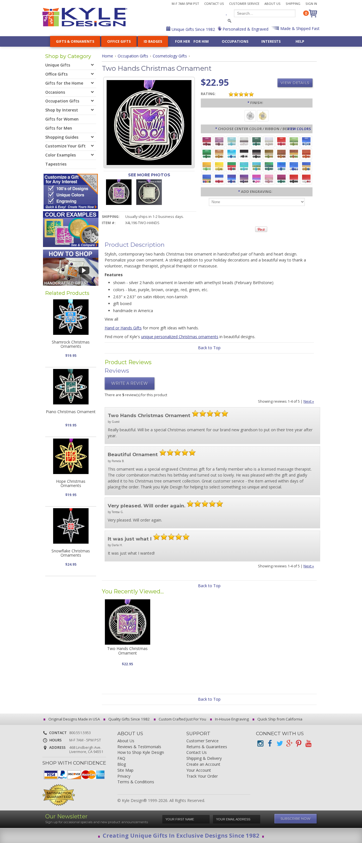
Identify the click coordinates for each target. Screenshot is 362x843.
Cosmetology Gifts (170, 56)
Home (107, 56)
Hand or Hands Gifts (123, 328)
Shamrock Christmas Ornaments (71, 344)
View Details (295, 82)
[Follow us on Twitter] (279, 743)
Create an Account (203, 764)
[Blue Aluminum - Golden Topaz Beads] (306, 166)
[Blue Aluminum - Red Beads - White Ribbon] (219, 178)
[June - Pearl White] (269, 141)
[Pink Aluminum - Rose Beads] (269, 178)
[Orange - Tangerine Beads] (306, 153)
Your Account (198, 770)
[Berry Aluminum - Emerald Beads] (281, 178)
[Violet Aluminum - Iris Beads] (244, 178)
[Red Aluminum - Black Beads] (293, 178)
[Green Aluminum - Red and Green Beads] (231, 166)
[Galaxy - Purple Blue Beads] (231, 178)
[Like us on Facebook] (270, 743)
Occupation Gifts (133, 56)
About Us (272, 3)
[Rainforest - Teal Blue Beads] (269, 166)
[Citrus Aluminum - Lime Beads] (206, 166)
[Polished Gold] (262, 115)
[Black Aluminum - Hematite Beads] (256, 153)
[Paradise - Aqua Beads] (244, 166)
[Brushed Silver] (250, 115)
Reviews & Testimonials (139, 747)
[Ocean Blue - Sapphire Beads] (281, 166)
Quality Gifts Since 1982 (128, 719)
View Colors (299, 129)
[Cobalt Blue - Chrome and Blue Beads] (293, 166)
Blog (121, 764)
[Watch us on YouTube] (308, 743)
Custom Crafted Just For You (182, 719)
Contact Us (214, 3)
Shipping (293, 3)
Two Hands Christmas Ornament (127, 650)
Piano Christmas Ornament (71, 411)
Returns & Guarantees (206, 747)
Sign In (311, 3)
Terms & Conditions (135, 782)
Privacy (123, 776)
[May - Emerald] (256, 141)
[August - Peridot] (293, 141)
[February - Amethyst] (219, 141)
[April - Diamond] (244, 141)
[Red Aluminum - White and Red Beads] (306, 178)
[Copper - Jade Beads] (293, 153)
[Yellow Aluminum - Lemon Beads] (219, 166)
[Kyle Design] (84, 17)
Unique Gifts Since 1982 (193, 29)
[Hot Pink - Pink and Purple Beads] (256, 178)
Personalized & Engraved (244, 29)
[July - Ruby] (281, 141)
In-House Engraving (231, 719)
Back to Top (209, 347)
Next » (308, 401)
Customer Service (244, 3)
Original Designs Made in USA (74, 719)
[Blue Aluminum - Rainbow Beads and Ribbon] (206, 178)
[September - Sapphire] (306, 141)
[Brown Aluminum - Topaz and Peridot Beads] (269, 153)
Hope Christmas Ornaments (70, 483)
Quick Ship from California (279, 719)
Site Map (125, 770)
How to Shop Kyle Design (140, 752)
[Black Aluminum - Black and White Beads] (244, 153)
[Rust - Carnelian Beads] (281, 153)
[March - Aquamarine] (231, 141)
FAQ (121, 758)
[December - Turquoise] (231, 153)
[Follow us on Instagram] (260, 743)
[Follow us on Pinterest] (298, 743)
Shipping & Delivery (204, 758)
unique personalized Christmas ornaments (179, 336)
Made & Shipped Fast (299, 28)
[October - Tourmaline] (206, 153)
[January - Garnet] (206, 141)
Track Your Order (202, 776)
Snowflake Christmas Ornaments (70, 553)
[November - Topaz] (219, 153)
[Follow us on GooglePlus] (289, 743)
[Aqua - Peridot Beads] (256, 166)
